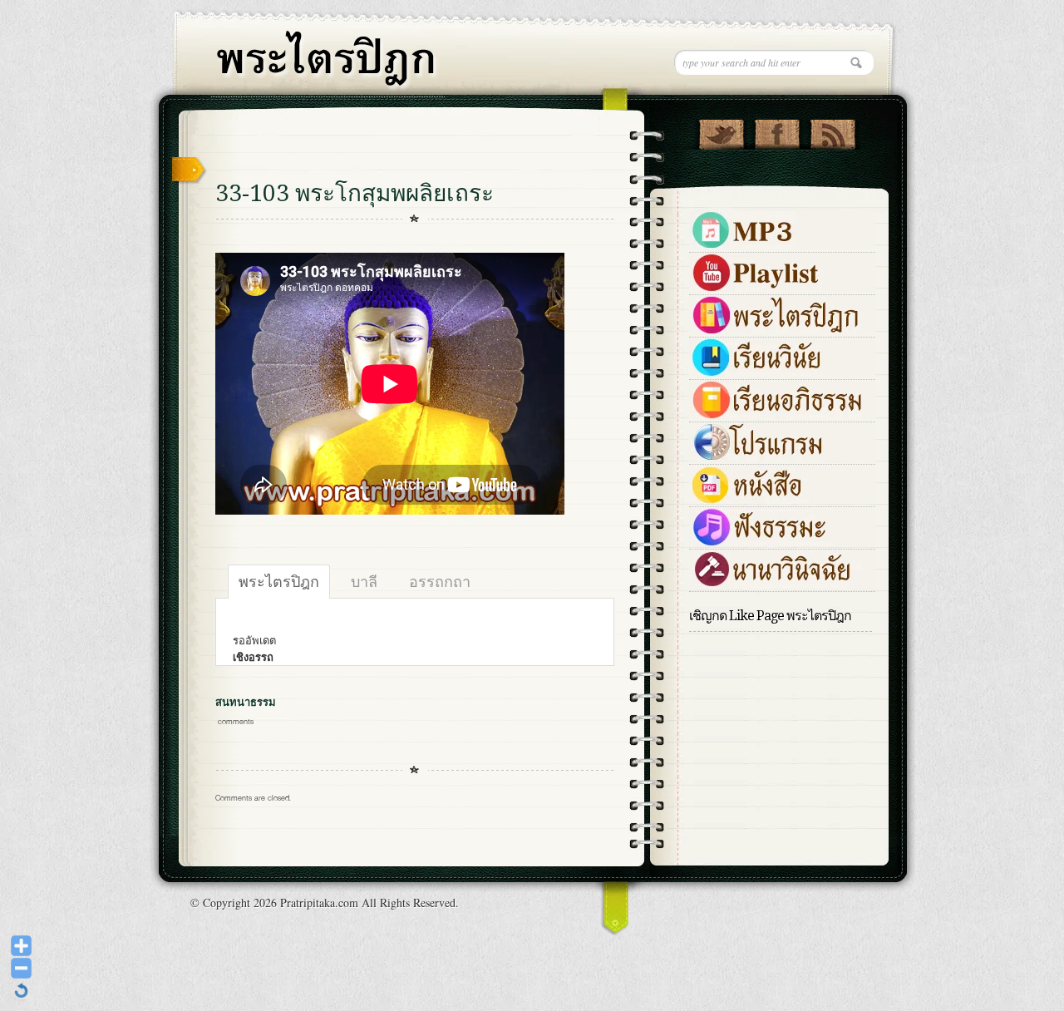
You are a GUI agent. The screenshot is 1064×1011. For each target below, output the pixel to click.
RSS (832, 130)
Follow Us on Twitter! (721, 130)
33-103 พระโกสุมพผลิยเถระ (354, 193)
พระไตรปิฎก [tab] (279, 581)
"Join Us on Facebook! (777, 130)
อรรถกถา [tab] (439, 581)
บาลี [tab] (364, 581)
